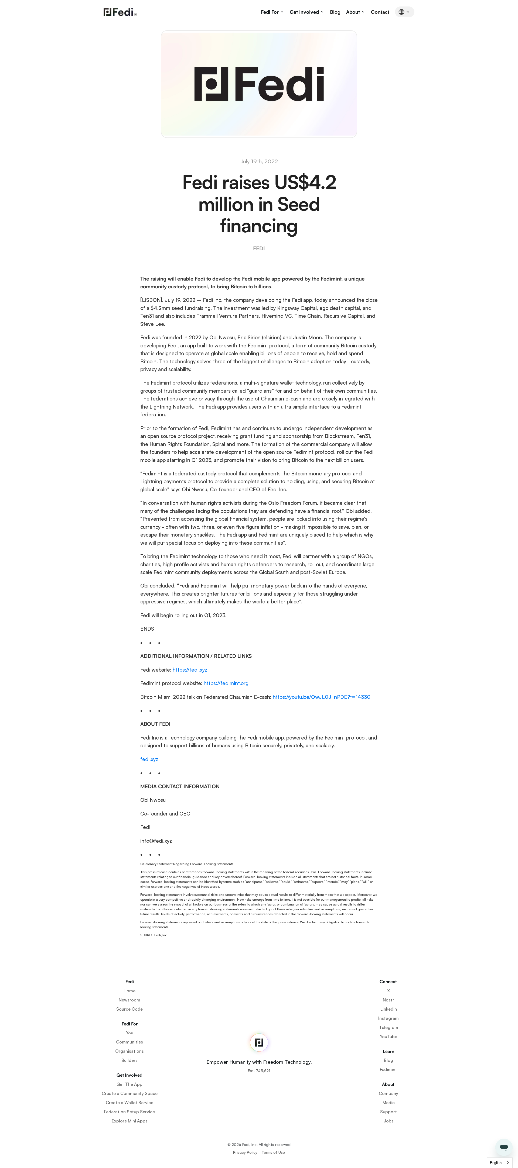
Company (388, 1093)
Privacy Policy (245, 1152)
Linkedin (388, 1009)
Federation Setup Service (129, 1111)
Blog (335, 12)
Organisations (129, 1051)
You (129, 1032)
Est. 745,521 (259, 1070)
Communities (129, 1042)
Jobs (389, 1121)
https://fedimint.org (226, 683)
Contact (380, 12)
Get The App (129, 1084)
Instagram (388, 1018)
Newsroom (129, 1000)
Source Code (129, 1009)
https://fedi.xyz (190, 669)
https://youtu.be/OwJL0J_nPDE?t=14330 (321, 697)
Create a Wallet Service (129, 1102)
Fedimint (388, 1069)
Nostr (388, 1000)
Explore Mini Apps (130, 1121)
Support (388, 1111)
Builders (129, 1060)
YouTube (388, 1036)
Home (129, 990)
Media (389, 1102)
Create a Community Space (130, 1093)
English (496, 1163)
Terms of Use (273, 1152)
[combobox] (500, 1162)
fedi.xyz (149, 759)
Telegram (388, 1027)
